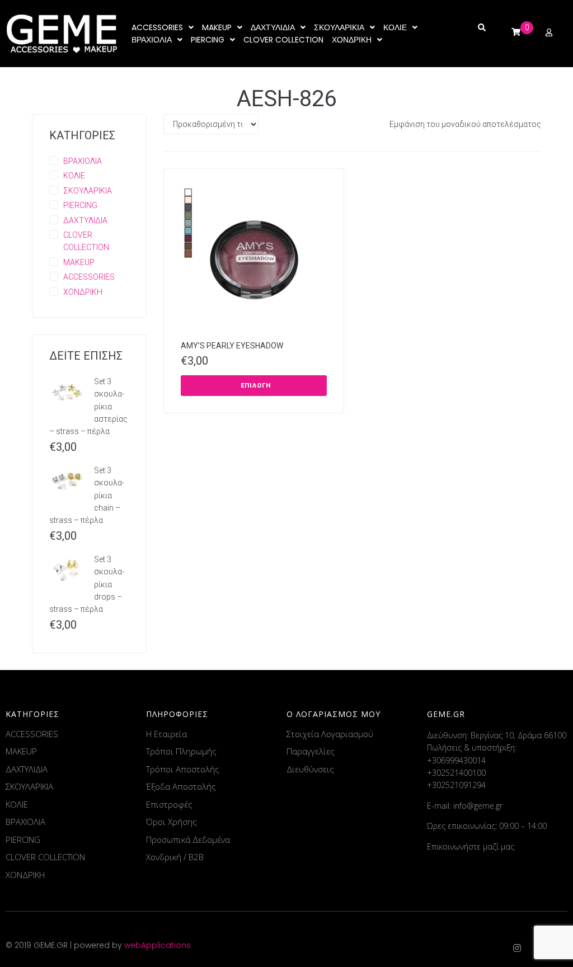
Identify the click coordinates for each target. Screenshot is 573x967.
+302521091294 (456, 785)
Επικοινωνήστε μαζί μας (470, 846)
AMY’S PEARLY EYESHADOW (232, 345)
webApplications (157, 945)
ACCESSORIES (89, 276)
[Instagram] (517, 948)
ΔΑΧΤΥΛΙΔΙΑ (85, 220)
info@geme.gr (477, 805)
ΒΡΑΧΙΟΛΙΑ (82, 161)
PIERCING (80, 205)
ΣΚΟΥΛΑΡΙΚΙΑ (87, 190)
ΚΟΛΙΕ (74, 175)
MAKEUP (79, 262)
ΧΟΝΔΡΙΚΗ (82, 291)
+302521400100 (456, 772)
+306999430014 (456, 760)
